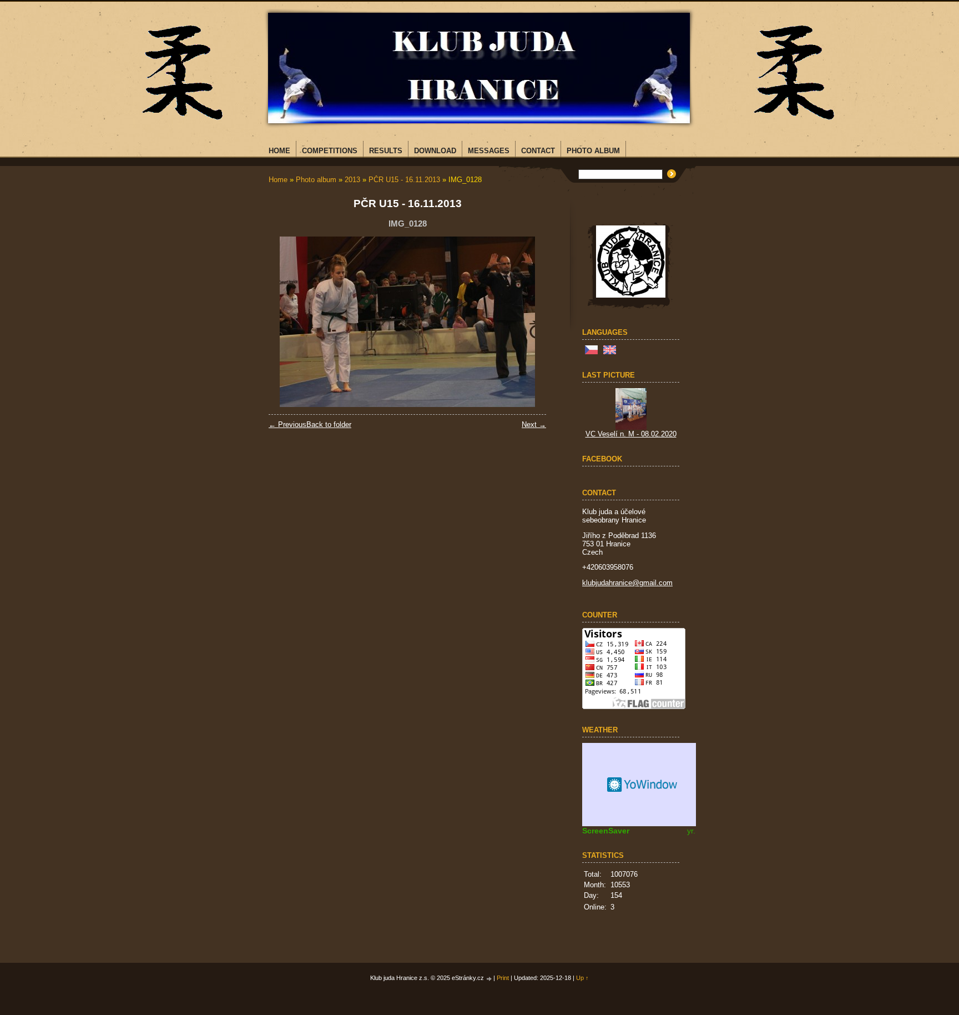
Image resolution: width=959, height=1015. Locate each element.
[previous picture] (286, 322)
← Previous (287, 424)
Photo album (316, 179)
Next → (534, 424)
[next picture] (528, 322)
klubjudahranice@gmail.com (627, 583)
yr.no (695, 830)
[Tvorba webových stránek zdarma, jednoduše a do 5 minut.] (489, 978)
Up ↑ (582, 977)
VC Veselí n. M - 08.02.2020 (631, 434)
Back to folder (328, 424)
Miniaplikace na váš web (643, 784)
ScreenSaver (605, 830)
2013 (352, 179)
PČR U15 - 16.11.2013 (404, 179)
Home (278, 179)
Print (503, 977)
